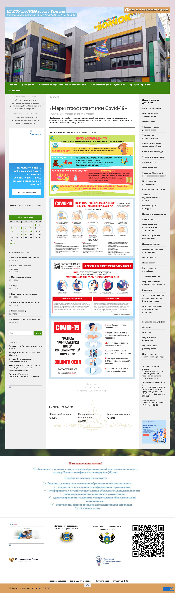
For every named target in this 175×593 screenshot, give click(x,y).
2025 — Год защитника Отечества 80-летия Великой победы (153, 298)
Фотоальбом (102, 581)
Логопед (146, 327)
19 (21, 234)
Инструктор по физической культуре (153, 355)
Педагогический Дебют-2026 (150, 101)
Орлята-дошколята (151, 108)
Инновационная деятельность (150, 114)
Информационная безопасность (151, 237)
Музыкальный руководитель (149, 347)
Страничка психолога (153, 157)
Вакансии (147, 290)
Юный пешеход (19, 311)
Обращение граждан (140, 84)
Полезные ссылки (151, 244)
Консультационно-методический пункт (153, 144)
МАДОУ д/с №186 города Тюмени (36, 11)
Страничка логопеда (152, 151)
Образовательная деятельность (151, 128)
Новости (54, 97)
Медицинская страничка (149, 339)
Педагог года (148, 121)
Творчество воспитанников (150, 136)
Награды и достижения (154, 214)
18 (17, 234)
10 (12, 231)
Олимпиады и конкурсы (149, 207)
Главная (13, 84)
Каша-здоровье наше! (118, 414)
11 (17, 231)
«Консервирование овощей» (25, 257)
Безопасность (149, 162)
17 (12, 234)
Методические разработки (149, 269)
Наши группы (149, 257)
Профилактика (149, 167)
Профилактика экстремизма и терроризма (150, 227)
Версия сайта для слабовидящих (149, 9)
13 (26, 231)
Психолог (147, 332)
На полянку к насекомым (24, 294)
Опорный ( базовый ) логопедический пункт (154, 174)
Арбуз (14, 285)
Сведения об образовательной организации (62, 84)
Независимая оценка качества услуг (152, 250)
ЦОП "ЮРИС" (44, 588)
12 (21, 231)
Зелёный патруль (151, 276)
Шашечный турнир (60, 414)
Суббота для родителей (153, 189)
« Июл (12, 244)
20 (26, 234)
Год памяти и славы (80, 581)
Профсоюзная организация (149, 182)
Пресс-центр (27, 84)
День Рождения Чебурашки (25, 302)
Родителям (147, 219)
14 (31, 231)
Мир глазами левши (21, 277)
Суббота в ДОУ (120, 581)
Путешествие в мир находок (25, 319)
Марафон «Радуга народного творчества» (153, 283)
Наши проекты (149, 263)
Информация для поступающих (108, 84)
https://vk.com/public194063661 (24, 376)
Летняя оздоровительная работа (151, 197)
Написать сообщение (26, 192)
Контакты (14, 90)
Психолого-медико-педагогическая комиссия (152, 309)
